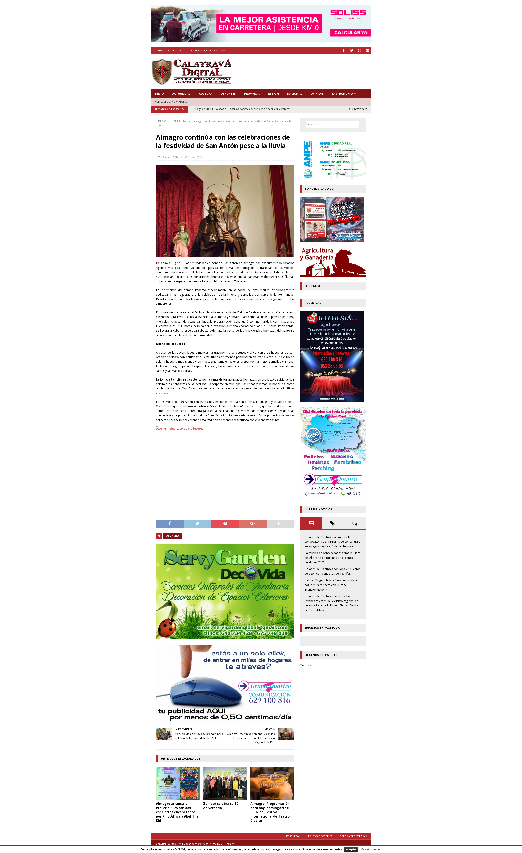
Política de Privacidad (353, 836)
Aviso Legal (293, 836)
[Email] (367, 50)
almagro (172, 536)
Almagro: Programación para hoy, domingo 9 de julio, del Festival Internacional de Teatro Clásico (270, 812)
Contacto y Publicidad (169, 50)
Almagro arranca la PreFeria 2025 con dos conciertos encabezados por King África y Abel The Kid (177, 812)
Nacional (294, 93)
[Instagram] (359, 50)
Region (273, 93)
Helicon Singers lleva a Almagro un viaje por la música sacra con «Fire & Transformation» (331, 584)
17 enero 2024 (170, 157)
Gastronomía (342, 93)
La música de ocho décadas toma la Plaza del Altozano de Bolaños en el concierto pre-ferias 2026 (333, 557)
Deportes (228, 93)
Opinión (317, 93)
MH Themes (227, 844)
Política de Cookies (320, 836)
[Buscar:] (333, 124)
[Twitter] (351, 50)
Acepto (351, 849)
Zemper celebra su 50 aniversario (220, 805)
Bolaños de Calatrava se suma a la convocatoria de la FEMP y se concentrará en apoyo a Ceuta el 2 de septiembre (333, 541)
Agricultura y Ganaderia (171, 101)
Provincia (252, 93)
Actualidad (181, 93)
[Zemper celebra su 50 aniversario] (225, 783)
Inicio (159, 93)
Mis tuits (305, 665)
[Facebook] (343, 50)
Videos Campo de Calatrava (208, 50)
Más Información (371, 849)
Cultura (205, 93)
